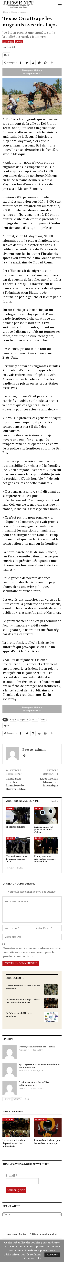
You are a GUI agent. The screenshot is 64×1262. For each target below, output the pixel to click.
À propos (12, 1234)
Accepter (52, 1254)
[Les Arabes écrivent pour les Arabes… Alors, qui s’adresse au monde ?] (48, 1127)
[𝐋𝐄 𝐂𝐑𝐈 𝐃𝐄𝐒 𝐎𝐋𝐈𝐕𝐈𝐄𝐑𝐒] (18, 815)
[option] (32, 1004)
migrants (24, 720)
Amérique (8, 42)
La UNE (19, 42)
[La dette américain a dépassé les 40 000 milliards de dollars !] (51, 1003)
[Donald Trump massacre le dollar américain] (51, 989)
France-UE (40, 1119)
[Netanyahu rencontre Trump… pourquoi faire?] (18, 845)
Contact (23, 1234)
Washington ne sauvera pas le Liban (37, 1047)
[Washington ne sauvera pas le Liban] (9, 1052)
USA (43, 720)
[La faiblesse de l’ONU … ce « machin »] (51, 1017)
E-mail (11, 1175)
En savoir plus (33, 1258)
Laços (13, 720)
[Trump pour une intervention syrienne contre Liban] (46, 845)
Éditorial (8, 1119)
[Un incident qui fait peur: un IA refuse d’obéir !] (46, 815)
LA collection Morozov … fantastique (49, 782)
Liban (9, 809)
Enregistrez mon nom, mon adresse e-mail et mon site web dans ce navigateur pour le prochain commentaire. (32, 952)
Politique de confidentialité (43, 1234)
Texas (35, 720)
